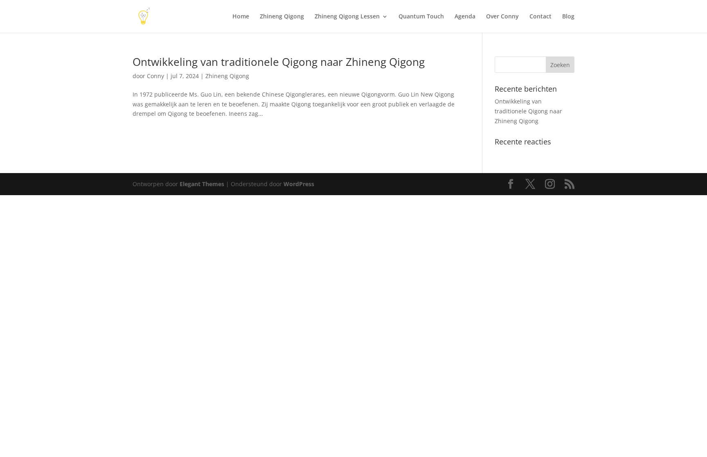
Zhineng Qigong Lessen (347, 17)
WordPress (299, 184)
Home (240, 17)
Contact (540, 17)
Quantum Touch (421, 17)
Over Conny (502, 17)
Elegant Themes (202, 184)
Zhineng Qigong (282, 17)
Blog (568, 17)
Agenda (465, 17)
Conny (155, 76)
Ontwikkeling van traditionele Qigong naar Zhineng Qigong (279, 61)
